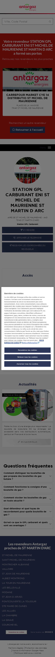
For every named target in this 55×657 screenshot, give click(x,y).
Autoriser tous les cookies (27, 364)
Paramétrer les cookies (27, 350)
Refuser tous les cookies (27, 357)
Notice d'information (29, 343)
